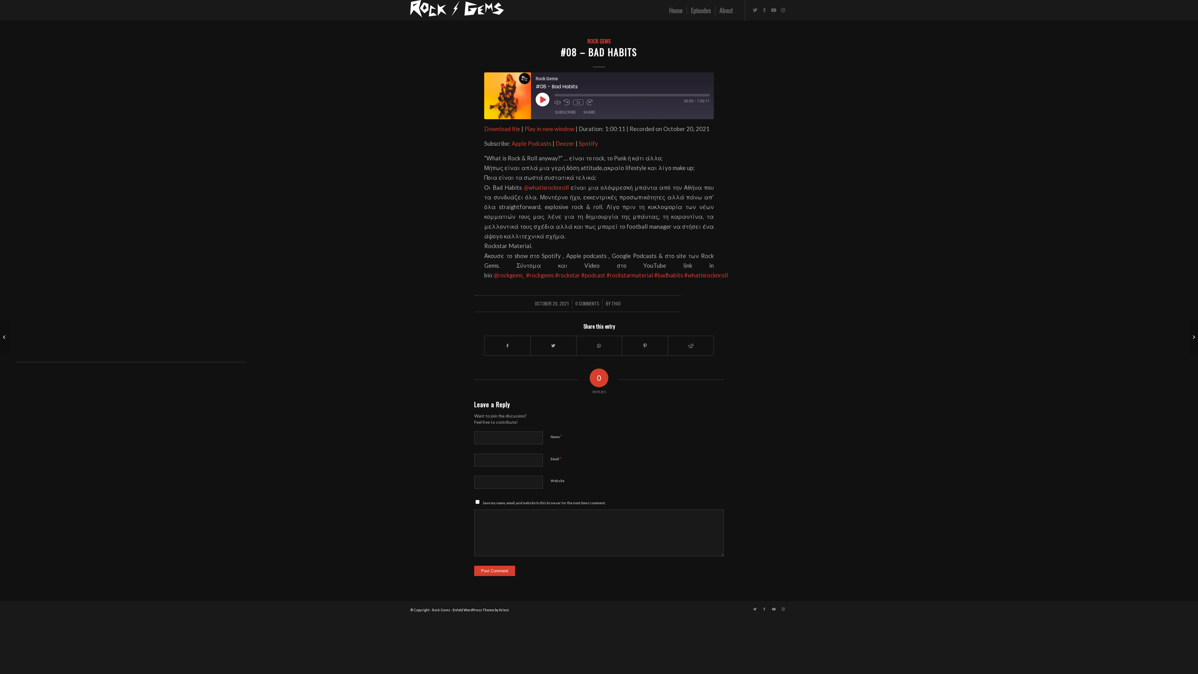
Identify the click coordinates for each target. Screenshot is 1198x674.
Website (557, 481)
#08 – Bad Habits (599, 52)
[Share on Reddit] (690, 345)
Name (556, 436)
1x (578, 102)
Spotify (588, 143)
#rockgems (540, 275)
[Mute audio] (557, 102)
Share (589, 112)
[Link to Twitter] (755, 10)
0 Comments (587, 303)
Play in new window (549, 128)
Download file (502, 128)
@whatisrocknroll (546, 187)
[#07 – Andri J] (5, 337)
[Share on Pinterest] (645, 345)
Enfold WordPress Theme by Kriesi (481, 610)
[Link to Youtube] (773, 10)
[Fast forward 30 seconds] (590, 102)
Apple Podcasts (531, 143)
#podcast (593, 275)
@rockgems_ (509, 275)
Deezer (565, 143)
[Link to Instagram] (783, 10)
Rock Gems (599, 41)
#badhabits (668, 275)
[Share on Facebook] (507, 345)
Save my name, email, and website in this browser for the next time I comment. (544, 503)
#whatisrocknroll (706, 275)
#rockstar (567, 275)
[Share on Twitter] (553, 345)
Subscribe (565, 112)
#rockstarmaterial (629, 275)
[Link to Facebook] (764, 10)
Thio (616, 303)
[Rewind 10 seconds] (567, 102)
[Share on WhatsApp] (599, 345)
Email (556, 458)
